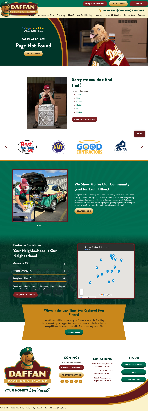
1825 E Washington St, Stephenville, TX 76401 (102, 379)
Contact (141, 15)
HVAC (71, 15)
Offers (78, 108)
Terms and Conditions (51, 408)
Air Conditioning (84, 15)
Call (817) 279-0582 (84, 119)
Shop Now (74, 332)
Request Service (95, 4)
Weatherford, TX (22, 271)
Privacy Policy (62, 408)
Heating (98, 15)
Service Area (129, 15)
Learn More (84, 211)
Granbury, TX (20, 263)
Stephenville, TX (22, 278)
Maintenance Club (46, 15)
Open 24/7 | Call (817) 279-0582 (123, 10)
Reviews (79, 112)
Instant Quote (133, 365)
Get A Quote (33, 53)
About (32, 15)
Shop (139, 4)
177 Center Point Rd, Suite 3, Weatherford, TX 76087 (102, 372)
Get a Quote (118, 4)
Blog (78, 98)
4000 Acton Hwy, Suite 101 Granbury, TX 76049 (102, 365)
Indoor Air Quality (113, 15)
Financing (61, 15)
